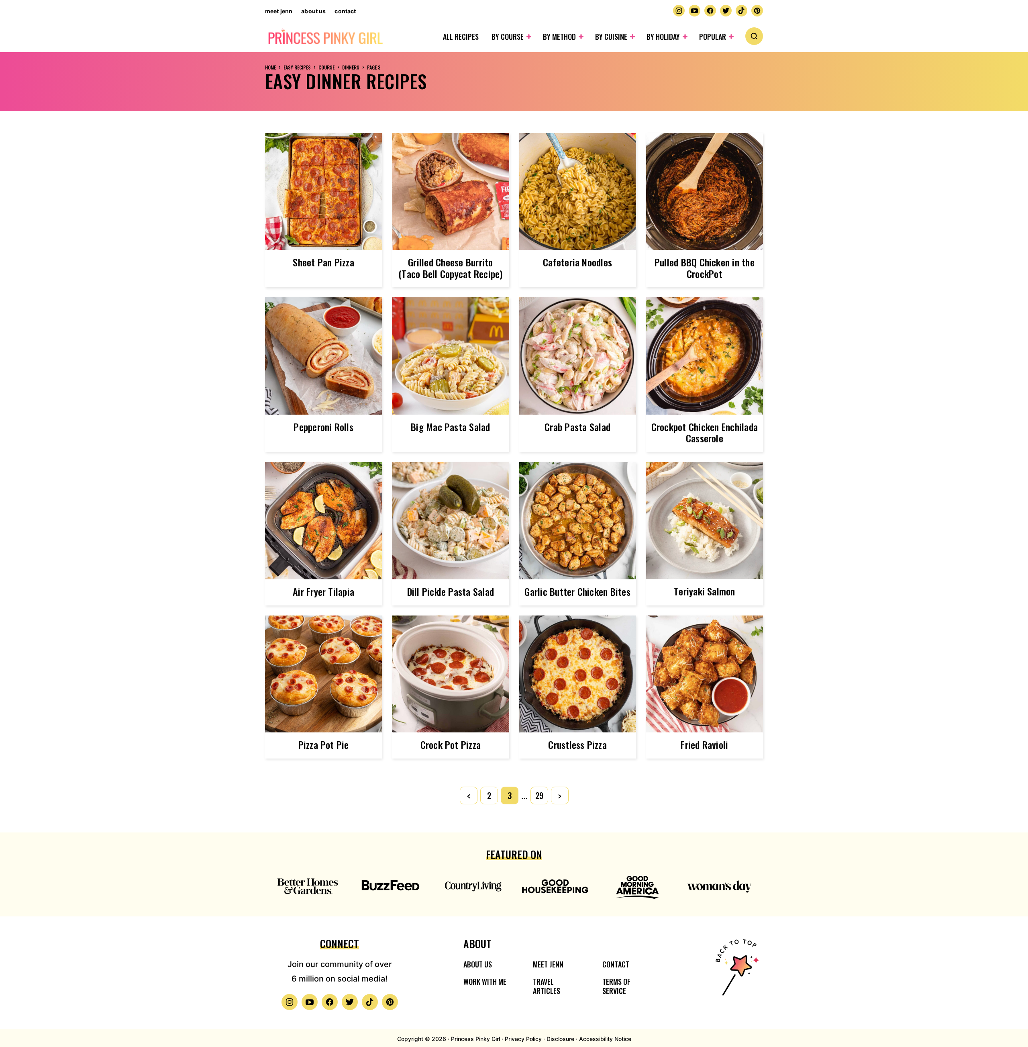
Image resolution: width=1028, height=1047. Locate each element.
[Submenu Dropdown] (529, 36)
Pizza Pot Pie (323, 744)
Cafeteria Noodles (577, 262)
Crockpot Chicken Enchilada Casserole (704, 432)
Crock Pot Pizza (450, 744)
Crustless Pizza (577, 744)
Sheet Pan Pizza (323, 262)
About (477, 943)
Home (270, 67)
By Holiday (663, 36)
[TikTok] (741, 10)
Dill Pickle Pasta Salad (450, 591)
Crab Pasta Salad (577, 426)
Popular (712, 36)
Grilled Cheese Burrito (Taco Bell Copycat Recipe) (450, 268)
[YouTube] (694, 10)
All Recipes (461, 36)
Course (326, 67)
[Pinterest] (757, 10)
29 (539, 795)
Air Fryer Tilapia (323, 591)
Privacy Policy (523, 1038)
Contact (345, 11)
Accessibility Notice (605, 1038)
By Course (508, 36)
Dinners (350, 67)
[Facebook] (710, 10)
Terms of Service (616, 986)
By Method (559, 36)
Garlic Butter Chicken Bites (577, 591)
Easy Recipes (297, 67)
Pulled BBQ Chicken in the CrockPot (705, 268)
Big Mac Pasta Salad (450, 426)
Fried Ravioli (704, 744)
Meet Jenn (278, 11)
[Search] (754, 36)
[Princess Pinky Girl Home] (325, 37)
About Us (313, 11)
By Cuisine (611, 36)
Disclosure (560, 1038)
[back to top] (736, 972)
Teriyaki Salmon (704, 591)
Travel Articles (546, 986)
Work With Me (484, 981)
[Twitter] (726, 10)
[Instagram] (679, 10)
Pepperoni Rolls (323, 426)
